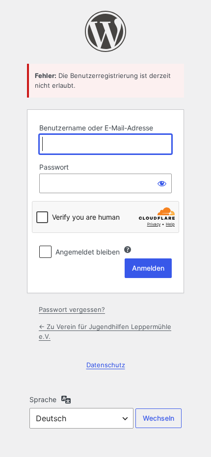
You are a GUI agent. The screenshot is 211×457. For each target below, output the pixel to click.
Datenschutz (105, 365)
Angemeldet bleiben (87, 252)
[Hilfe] (127, 249)
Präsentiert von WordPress (105, 31)
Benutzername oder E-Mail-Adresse (96, 128)
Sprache (42, 399)
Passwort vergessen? (72, 309)
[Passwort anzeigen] (162, 183)
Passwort (54, 167)
